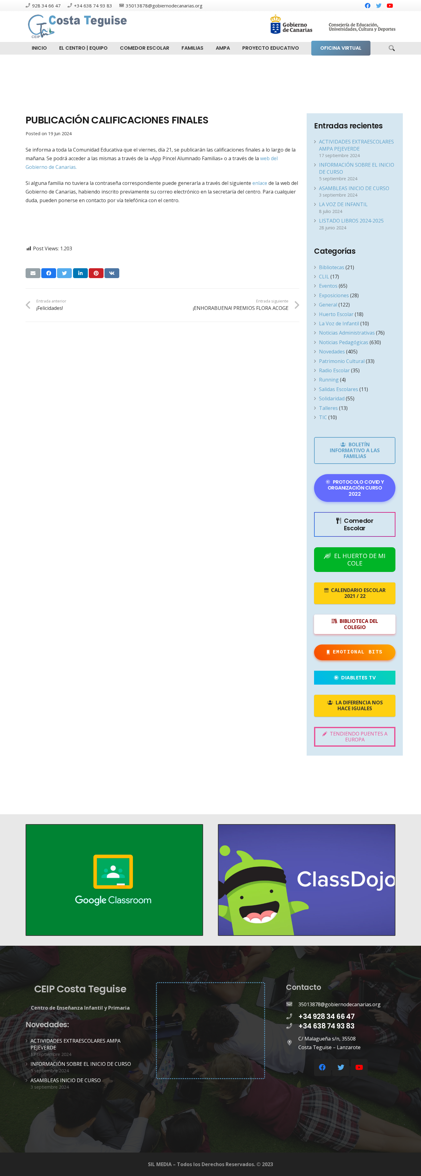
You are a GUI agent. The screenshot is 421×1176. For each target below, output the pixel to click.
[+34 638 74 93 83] (292, 1026)
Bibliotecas (331, 267)
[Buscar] (392, 48)
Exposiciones (334, 295)
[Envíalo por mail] (33, 273)
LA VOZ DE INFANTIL (343, 204)
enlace (259, 183)
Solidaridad (332, 398)
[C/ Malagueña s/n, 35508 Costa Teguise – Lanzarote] (292, 1043)
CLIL (324, 276)
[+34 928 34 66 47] (292, 1016)
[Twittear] (64, 273)
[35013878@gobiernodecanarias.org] (292, 1004)
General (328, 304)
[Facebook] (367, 5)
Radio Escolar (334, 370)
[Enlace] (78, 26)
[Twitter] (378, 5)
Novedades (332, 351)
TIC (323, 417)
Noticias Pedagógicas (343, 342)
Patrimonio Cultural (342, 361)
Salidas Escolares (338, 389)
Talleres (328, 408)
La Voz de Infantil (339, 323)
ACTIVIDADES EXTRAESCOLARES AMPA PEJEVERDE (356, 145)
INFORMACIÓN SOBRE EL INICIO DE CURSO (81, 1064)
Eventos (328, 285)
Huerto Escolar (336, 314)
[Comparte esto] (48, 273)
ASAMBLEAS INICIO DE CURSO (354, 188)
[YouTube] (389, 5)
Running (329, 379)
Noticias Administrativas (347, 332)
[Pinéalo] (96, 273)
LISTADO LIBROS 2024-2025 (351, 220)
